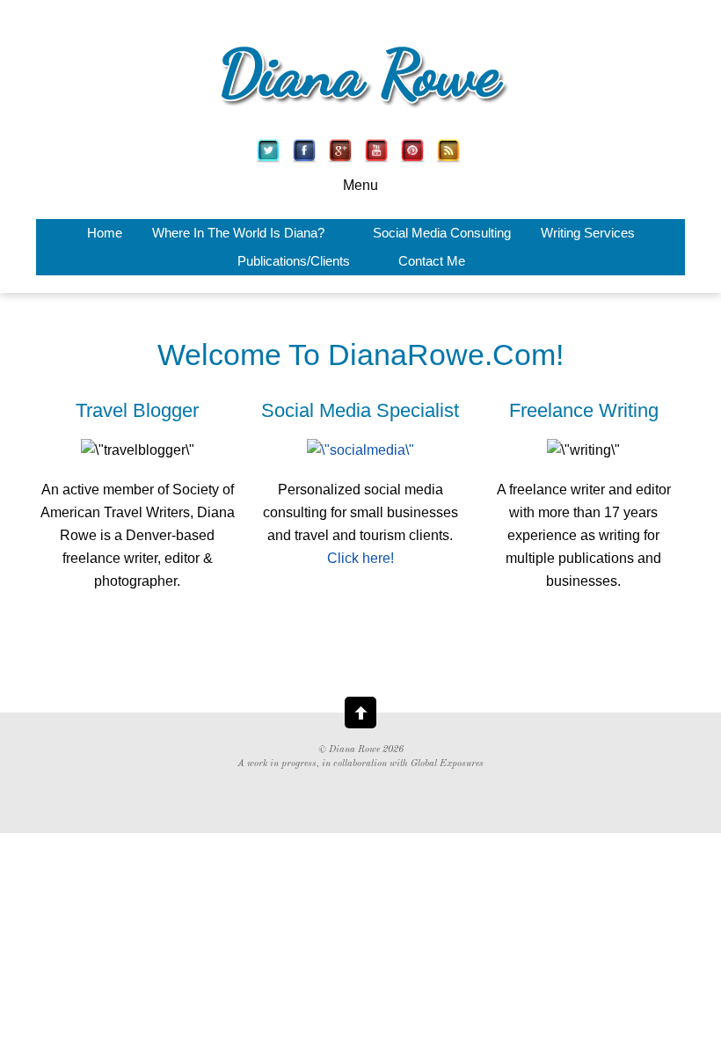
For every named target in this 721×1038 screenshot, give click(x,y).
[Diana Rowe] (360, 111)
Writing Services (588, 233)
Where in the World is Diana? (238, 233)
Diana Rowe (354, 750)
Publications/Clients (293, 261)
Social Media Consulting (442, 233)
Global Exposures (447, 764)
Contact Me (431, 261)
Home (104, 233)
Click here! (360, 558)
